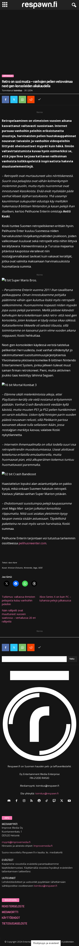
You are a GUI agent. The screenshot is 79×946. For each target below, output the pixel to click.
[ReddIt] (31, 99)
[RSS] (32, 801)
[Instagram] (25, 801)
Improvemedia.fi (43, 845)
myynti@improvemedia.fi (16, 842)
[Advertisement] (39, 51)
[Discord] (10, 801)
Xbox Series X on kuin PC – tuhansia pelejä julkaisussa (55, 598)
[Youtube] (69, 801)
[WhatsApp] (22, 99)
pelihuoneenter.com (32, 543)
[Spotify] (40, 801)
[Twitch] (55, 801)
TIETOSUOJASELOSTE (14, 923)
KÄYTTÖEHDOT (11, 918)
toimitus (18, 90)
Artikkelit (7, 76)
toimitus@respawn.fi (47, 793)
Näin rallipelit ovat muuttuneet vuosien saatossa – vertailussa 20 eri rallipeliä (19, 616)
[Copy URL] (39, 99)
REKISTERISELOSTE (13, 906)
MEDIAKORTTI (10, 912)
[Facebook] (5, 99)
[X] (14, 99)
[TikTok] (47, 801)
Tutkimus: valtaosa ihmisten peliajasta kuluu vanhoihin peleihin (18, 600)
